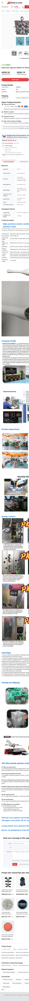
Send (15, 864)
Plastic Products (15, 11)
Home (3, 11)
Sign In (4, 154)
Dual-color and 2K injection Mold (9, 955)
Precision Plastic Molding (9, 972)
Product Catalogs (23, 949)
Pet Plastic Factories (8, 979)
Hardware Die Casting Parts (8, 958)
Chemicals (8, 11)
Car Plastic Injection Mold (8, 952)
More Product (19, 958)
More (3, 989)
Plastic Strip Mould (16, 983)
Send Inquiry (15, 79)
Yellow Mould (6, 983)
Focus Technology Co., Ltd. (19, 995)
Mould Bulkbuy (6, 987)
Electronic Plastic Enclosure (22, 955)
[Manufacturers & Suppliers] (14, 2)
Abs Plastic (18, 979)
